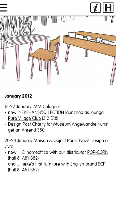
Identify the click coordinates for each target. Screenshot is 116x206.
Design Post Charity (26, 124)
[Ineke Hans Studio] (102, 7)
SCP (101, 164)
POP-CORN (97, 152)
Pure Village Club (24, 118)
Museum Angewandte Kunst (81, 124)
